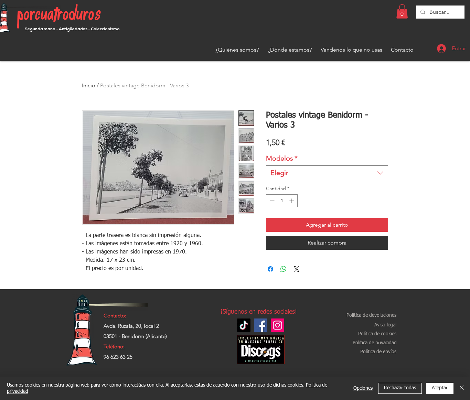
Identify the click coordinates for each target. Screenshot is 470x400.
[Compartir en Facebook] (270, 269)
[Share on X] (296, 269)
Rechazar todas (400, 388)
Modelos (282, 158)
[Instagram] (277, 325)
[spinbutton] (282, 201)
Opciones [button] (363, 388)
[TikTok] (243, 325)
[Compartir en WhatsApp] (283, 269)
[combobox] (327, 172)
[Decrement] (271, 201)
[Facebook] (260, 325)
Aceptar (440, 388)
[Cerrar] (462, 388)
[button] (402, 11)
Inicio (88, 85)
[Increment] (292, 201)
